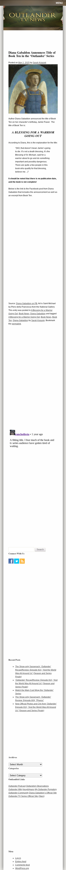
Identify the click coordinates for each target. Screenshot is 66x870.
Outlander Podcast (17, 786)
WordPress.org (22, 868)
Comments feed (22, 865)
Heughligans (28, 789)
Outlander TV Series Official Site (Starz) (26, 796)
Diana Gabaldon (38, 313)
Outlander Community (18, 793)
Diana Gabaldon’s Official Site (43, 793)
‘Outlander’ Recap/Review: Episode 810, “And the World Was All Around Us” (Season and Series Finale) (36, 683)
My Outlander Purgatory (46, 789)
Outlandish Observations (37, 786)
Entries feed (20, 861)
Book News (24, 313)
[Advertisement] (29, 586)
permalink (16, 324)
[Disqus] (33, 379)
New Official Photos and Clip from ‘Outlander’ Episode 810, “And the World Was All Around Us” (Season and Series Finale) (36, 707)
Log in (18, 858)
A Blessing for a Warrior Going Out (24, 317)
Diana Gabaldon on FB (26, 303)
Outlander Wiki (15, 789)
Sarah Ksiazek (39, 62)
